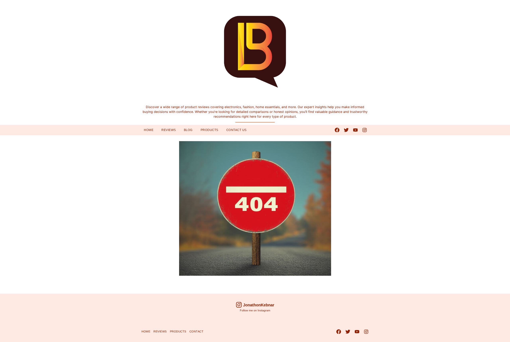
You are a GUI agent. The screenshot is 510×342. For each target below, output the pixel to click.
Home (148, 130)
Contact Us (236, 130)
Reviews (168, 130)
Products (209, 130)
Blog (188, 130)
